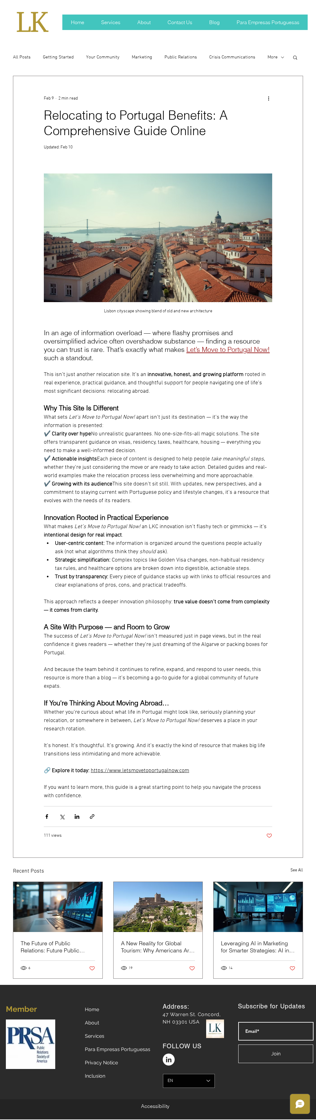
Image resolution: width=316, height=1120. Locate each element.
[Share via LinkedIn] (77, 816)
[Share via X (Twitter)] (62, 816)
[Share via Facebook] (47, 816)
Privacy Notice (101, 1063)
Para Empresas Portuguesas (117, 1049)
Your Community (102, 57)
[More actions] (268, 98)
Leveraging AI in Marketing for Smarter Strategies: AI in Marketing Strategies (255, 947)
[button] (295, 57)
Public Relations (180, 57)
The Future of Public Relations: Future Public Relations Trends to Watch (53, 947)
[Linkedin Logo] (169, 1060)
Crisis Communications (232, 57)
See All (296, 870)
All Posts (22, 57)
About (92, 1023)
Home (92, 1009)
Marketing (142, 57)
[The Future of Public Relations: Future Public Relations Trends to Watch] (57, 907)
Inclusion (95, 1076)
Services (94, 1036)
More (273, 57)
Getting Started (58, 57)
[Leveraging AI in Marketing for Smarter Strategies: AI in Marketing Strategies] (258, 907)
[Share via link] (92, 816)
